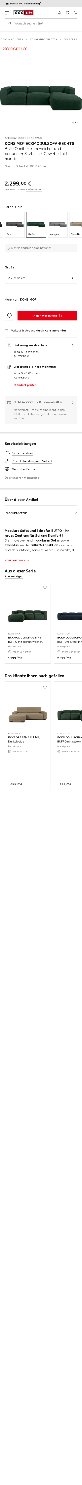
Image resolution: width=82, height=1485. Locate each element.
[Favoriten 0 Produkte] (68, 12)
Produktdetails (16, 513)
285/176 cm (16, 278)
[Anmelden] (60, 12)
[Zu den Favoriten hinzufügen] (9, 315)
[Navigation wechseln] (7, 12)
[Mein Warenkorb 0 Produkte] (76, 12)
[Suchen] (10, 23)
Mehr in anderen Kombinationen (31, 248)
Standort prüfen (25, 385)
